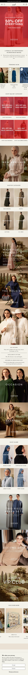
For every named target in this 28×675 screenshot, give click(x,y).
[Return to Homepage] (14, 4)
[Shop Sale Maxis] (7, 106)
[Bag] (26, 4)
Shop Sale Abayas (21, 117)
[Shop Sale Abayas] (21, 106)
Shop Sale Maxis (7, 117)
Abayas (21, 208)
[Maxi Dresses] (7, 197)
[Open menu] (2, 4)
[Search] (4, 4)
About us (14, 634)
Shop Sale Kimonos (7, 140)
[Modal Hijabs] (7, 454)
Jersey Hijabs (7, 488)
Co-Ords (20, 232)
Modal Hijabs (7, 465)
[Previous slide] (1, 55)
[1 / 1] (14, 24)
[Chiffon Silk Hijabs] (21, 454)
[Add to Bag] (10, 81)
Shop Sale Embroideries (20, 140)
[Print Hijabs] (21, 477)
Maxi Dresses (7, 208)
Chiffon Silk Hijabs (21, 465)
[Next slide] (26, 55)
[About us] (14, 620)
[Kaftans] (7, 220)
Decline (13, 668)
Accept (13, 665)
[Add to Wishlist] (6, 69)
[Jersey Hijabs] (7, 477)
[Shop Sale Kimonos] (7, 129)
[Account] (24, 4)
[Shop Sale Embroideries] (21, 129)
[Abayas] (21, 197)
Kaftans (7, 232)
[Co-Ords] (21, 220)
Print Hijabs (21, 488)
